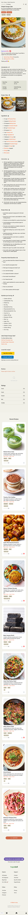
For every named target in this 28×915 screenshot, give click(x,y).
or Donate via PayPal (7, 357)
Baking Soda (13, 123)
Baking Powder (12, 121)
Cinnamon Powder (13, 125)
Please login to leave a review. (8, 371)
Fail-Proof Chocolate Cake (7, 340)
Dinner (5, 778)
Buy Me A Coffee (8, 353)
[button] (7, 913)
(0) (8, 463)
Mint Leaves (6, 153)
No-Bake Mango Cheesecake (7, 342)
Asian (10, 549)
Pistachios (6, 148)
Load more (15, 838)
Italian (10, 458)
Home (2, 2)
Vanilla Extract (12, 139)
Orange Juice (9, 132)
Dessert (3, 12)
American (9, 12)
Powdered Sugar (11, 128)
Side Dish (5, 549)
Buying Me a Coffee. (9, 59)
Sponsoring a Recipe (8, 57)
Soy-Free (3, 14)
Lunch (5, 687)
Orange (11, 137)
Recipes (5, 2)
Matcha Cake (4, 344)
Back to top (15, 902)
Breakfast (6, 503)
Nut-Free (8, 14)
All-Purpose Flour (12, 119)
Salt (11, 130)
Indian (10, 596)
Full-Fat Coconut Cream (11, 141)
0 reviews (8, 4)
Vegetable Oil (10, 134)
